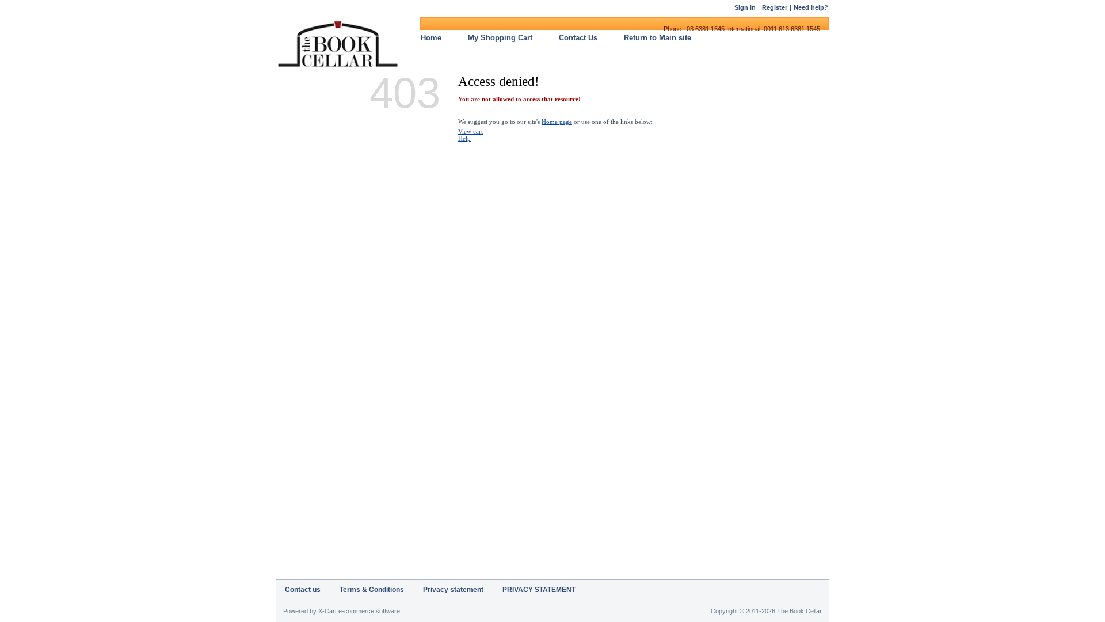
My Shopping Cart (500, 37)
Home (431, 37)
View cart (470, 131)
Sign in (745, 7)
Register (774, 7)
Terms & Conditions (372, 590)
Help (464, 138)
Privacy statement (453, 590)
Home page (557, 121)
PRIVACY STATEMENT (539, 590)
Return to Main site (657, 37)
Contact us (303, 590)
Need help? (811, 7)
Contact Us (578, 37)
